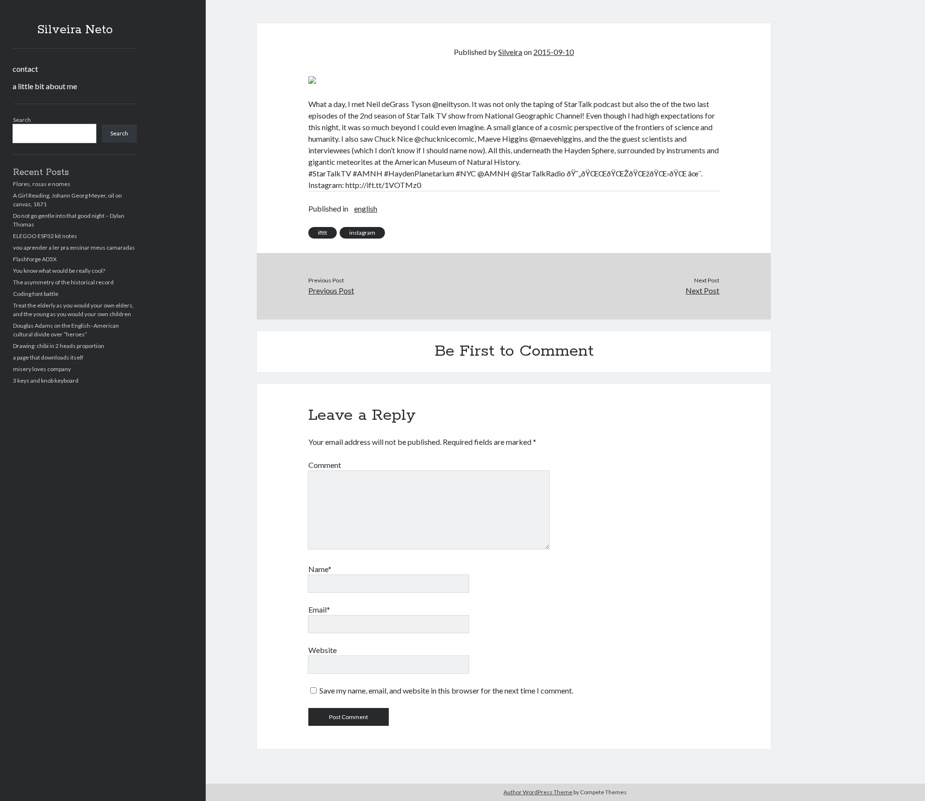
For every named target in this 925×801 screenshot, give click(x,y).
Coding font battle (35, 293)
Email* (319, 609)
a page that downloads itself (48, 357)
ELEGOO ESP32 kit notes (45, 236)
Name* (319, 569)
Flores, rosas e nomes (41, 183)
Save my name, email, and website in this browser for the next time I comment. (446, 690)
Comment (324, 464)
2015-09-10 (553, 51)
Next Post (702, 290)
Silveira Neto (75, 30)
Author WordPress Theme (537, 792)
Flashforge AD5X (35, 259)
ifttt (322, 232)
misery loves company (42, 369)
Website (322, 649)
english (365, 208)
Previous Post (331, 290)
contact (25, 68)
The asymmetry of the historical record (63, 282)
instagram (362, 232)
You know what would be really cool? (59, 270)
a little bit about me (45, 86)
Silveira (510, 51)
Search (22, 119)
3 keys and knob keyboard (46, 380)
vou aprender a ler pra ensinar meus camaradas (74, 247)
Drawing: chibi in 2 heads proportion (58, 345)
